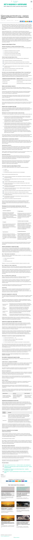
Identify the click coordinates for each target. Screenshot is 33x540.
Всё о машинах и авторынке (15, 4)
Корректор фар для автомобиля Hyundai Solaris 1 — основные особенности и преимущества (7, 508)
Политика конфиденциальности (5, 536)
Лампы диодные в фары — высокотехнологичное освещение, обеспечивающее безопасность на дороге (7, 523)
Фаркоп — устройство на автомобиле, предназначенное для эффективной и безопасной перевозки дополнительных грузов (7, 494)
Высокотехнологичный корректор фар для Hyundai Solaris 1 (22, 508)
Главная (2, 14)
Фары (17, 20)
